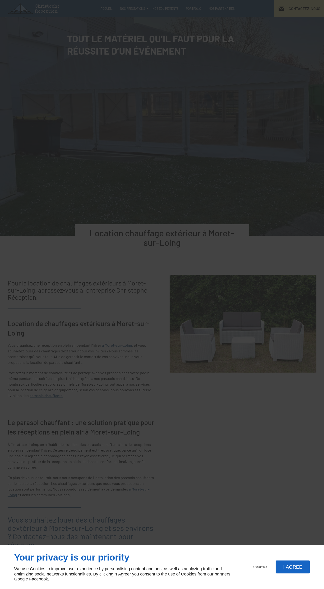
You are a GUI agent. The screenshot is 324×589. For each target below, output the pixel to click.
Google (21, 579)
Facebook (38, 579)
